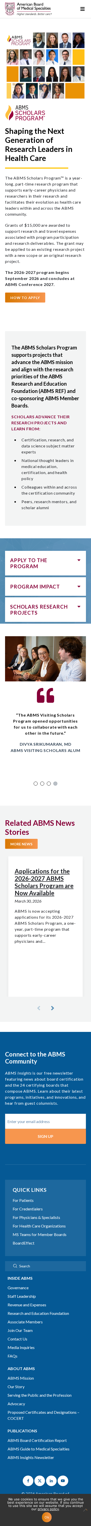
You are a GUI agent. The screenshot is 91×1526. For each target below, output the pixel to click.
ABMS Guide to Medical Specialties (39, 1448)
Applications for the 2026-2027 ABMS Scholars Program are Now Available (44, 881)
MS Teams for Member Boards (39, 1234)
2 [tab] (42, 784)
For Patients (23, 1200)
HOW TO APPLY (25, 298)
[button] (28, 1481)
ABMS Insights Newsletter (31, 1457)
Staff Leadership (22, 1296)
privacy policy (48, 1509)
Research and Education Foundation (38, 1313)
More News (21, 844)
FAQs (12, 1356)
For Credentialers (28, 1208)
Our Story (16, 1386)
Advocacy (16, 1403)
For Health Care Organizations (39, 1225)
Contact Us (17, 1338)
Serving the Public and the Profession (40, 1395)
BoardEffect (23, 1243)
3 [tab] (49, 784)
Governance (18, 1287)
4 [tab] (55, 784)
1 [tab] (36, 784)
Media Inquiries (21, 1347)
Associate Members (25, 1321)
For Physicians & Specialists (36, 1217)
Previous (39, 1008)
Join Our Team (20, 1330)
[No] (84, 1512)
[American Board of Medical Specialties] (28, 9)
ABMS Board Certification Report (37, 1440)
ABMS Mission (21, 1378)
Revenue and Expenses (27, 1304)
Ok (46, 1517)
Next (52, 1008)
